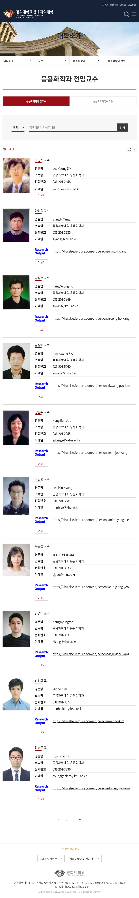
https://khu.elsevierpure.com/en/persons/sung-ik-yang (89, 251)
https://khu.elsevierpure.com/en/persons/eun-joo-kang (90, 452)
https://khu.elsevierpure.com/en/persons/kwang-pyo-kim (91, 385)
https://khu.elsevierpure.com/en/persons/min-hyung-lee (91, 519)
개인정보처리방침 (69, 849)
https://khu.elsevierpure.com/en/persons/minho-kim (88, 721)
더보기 (41, 195)
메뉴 (134, 14)
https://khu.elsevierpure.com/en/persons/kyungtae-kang (91, 654)
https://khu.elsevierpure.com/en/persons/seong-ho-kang (91, 318)
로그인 (105, 4)
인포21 (123, 4)
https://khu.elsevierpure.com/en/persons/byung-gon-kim (91, 788)
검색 (126, 14)
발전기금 (114, 4)
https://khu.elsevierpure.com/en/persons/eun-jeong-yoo (91, 586)
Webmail (132, 4)
